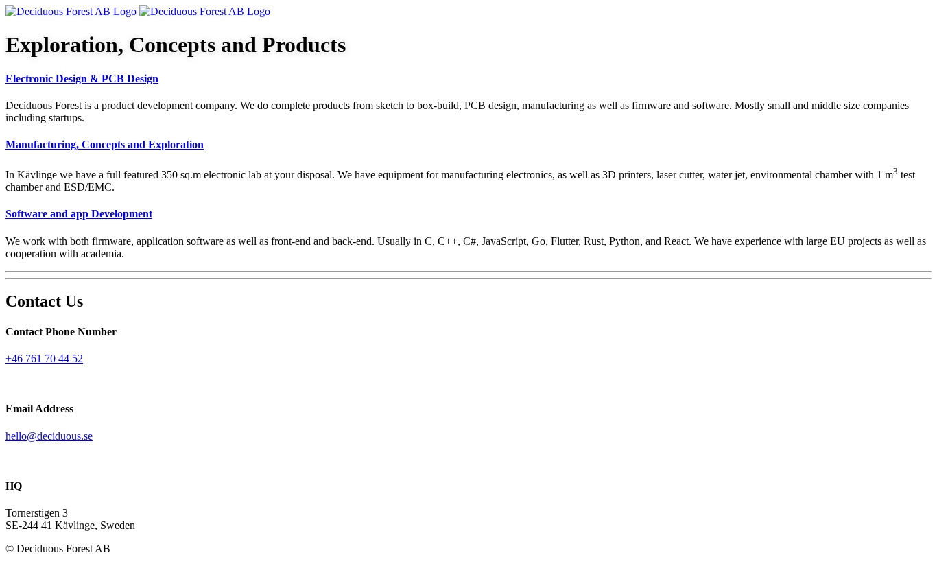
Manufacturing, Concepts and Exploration (104, 144)
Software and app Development (78, 214)
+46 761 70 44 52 (44, 358)
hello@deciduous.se (49, 436)
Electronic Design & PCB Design (81, 78)
